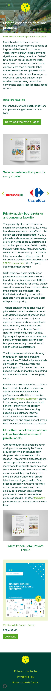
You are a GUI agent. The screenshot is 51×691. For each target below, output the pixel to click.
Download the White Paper (22, 122)
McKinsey (39, 497)
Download (10, 636)
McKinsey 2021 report (26, 398)
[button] (4, 686)
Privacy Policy (25, 677)
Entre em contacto (25, 671)
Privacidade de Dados (25, 682)
